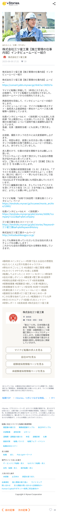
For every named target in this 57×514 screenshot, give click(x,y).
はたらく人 (6, 45)
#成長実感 (22, 302)
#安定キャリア (24, 280)
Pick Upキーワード (24, 454)
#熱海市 (48, 273)
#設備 (26, 299)
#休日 (5, 299)
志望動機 (6, 432)
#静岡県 (6, 261)
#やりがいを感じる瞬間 (26, 270)
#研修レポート (9, 302)
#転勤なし (43, 283)
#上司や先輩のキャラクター (28, 264)
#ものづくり (8, 270)
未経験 (5, 476)
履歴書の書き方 (9, 427)
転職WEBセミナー (10, 446)
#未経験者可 (8, 286)
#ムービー (35, 290)
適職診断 (36, 436)
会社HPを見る (28, 357)
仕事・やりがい (19, 45)
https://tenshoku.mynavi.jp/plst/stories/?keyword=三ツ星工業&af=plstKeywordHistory (28, 226)
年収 (27, 436)
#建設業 (28, 277)
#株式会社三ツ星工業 (38, 302)
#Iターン (30, 273)
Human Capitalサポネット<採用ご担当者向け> (20, 488)
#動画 (43, 290)
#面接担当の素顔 (10, 293)
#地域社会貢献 (9, 280)
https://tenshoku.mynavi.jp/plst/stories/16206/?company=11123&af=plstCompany (28, 215)
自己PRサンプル (44, 427)
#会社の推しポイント (12, 277)
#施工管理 (39, 267)
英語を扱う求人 (28, 476)
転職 (5, 454)
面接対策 (6, 441)
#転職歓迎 (20, 283)
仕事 (45, 436)
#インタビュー (18, 261)
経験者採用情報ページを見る (28, 364)
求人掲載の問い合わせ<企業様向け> (28, 485)
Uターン (27, 432)
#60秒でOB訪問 (40, 286)
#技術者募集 (38, 280)
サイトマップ (36, 482)
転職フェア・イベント (36, 441)
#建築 (47, 267)
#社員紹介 (29, 267)
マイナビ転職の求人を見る (28, 350)
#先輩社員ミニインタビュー (16, 290)
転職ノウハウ (19, 441)
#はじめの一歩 (39, 293)
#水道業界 (45, 277)
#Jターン (19, 286)
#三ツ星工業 (25, 293)
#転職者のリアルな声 (40, 296)
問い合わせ (6, 485)
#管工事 (36, 277)
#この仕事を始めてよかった (16, 296)
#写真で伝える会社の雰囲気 (39, 261)
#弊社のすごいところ (12, 267)
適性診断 (17, 432)
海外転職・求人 (27, 468)
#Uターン (39, 273)
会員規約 (5, 482)
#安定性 (28, 286)
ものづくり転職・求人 (36, 463)
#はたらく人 (8, 264)
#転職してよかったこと (13, 273)
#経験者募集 (8, 283)
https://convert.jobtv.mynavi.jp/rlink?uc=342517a (27, 84)
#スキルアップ (15, 299)
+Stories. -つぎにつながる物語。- (30, 398)
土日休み (15, 476)
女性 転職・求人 (10, 468)
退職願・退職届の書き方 (13, 436)
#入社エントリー (38, 299)
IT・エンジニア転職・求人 (13, 463)
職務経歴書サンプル (27, 427)
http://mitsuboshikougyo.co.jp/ (18, 235)
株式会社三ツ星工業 (17, 57)
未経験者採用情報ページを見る (28, 371)
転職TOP (6, 398)
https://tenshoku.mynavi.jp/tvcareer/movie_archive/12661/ (28, 205)
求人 (12, 454)
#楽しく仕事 (32, 283)
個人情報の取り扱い (20, 482)
